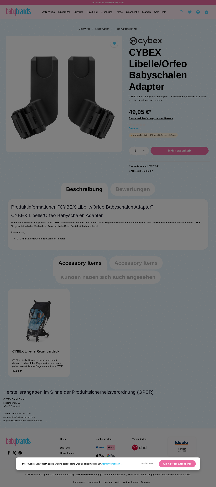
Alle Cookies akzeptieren (177, 463)
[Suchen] (181, 12)
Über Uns (65, 448)
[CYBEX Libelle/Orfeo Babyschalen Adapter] (64, 94)
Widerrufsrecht (131, 482)
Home (63, 439)
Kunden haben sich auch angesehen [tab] (108, 277)
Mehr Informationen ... (112, 464)
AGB (117, 482)
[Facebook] (9, 454)
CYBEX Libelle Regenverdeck (35, 351)
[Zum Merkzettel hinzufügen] (114, 43)
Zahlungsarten (104, 439)
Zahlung (108, 482)
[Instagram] (20, 454)
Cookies (145, 482)
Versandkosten (84, 474)
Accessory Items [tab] (80, 263)
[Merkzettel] (189, 12)
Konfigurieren (147, 463)
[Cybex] (146, 41)
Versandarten (139, 439)
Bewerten (134, 128)
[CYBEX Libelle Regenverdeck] (38, 319)
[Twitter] (14, 454)
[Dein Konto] (198, 12)
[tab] (84, 192)
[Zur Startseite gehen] (18, 12)
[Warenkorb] (206, 12)
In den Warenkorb (179, 150)
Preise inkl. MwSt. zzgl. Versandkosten (151, 118)
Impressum (79, 482)
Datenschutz (94, 482)
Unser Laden (67, 453)
